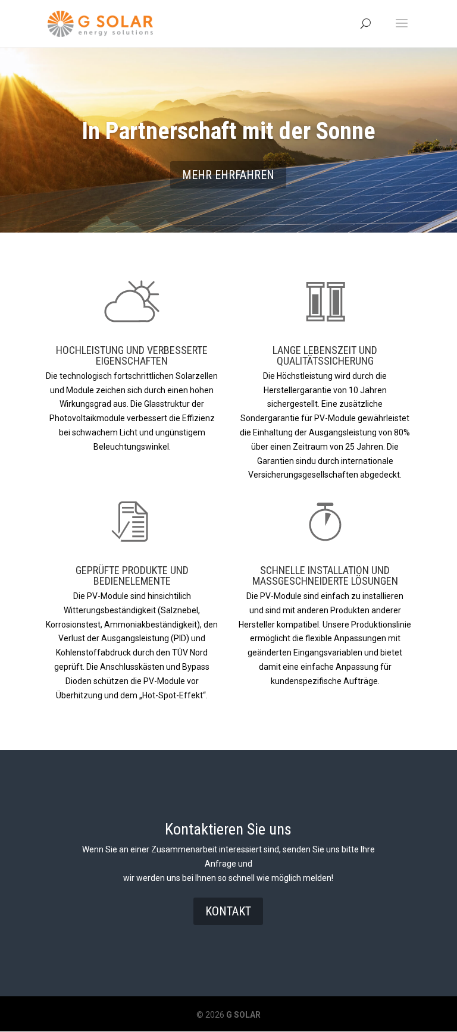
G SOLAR (242, 1015)
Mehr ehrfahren (228, 175)
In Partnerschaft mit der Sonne (228, 131)
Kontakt (228, 911)
